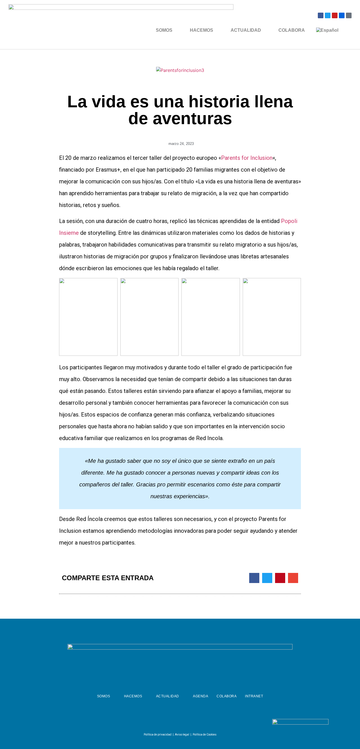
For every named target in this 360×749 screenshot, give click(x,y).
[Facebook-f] (165, 723)
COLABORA (291, 30)
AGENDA (200, 696)
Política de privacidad (158, 734)
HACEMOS (201, 30)
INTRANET (254, 696)
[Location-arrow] (349, 15)
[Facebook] (320, 15)
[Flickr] (342, 15)
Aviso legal (182, 734)
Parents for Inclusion (247, 157)
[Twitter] (327, 15)
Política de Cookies (205, 734)
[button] (254, 578)
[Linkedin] (193, 723)
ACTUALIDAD (246, 30)
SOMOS (164, 30)
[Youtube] (335, 15)
